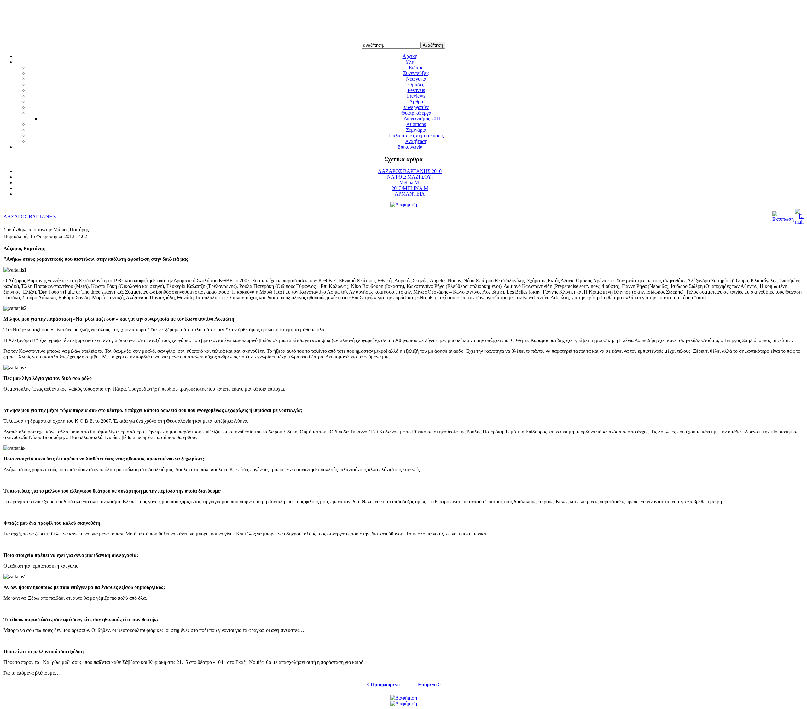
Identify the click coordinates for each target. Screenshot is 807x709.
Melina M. (409, 182)
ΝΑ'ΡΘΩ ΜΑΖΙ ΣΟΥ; (410, 177)
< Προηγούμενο (383, 684)
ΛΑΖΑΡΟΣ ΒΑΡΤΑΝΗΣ (29, 216)
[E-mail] (799, 222)
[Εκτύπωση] (783, 219)
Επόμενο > (429, 684)
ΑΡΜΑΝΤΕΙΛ (410, 194)
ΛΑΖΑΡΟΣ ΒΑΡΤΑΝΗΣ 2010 (410, 171)
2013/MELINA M (410, 188)
